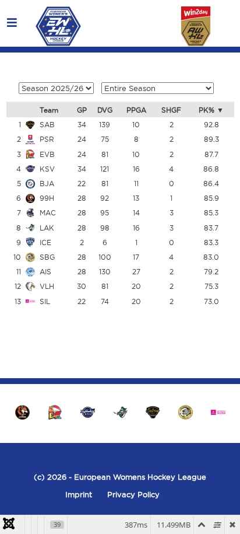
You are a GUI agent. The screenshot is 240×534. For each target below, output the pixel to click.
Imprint (78, 494)
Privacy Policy (133, 494)
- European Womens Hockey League (136, 476)
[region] (120, 412)
